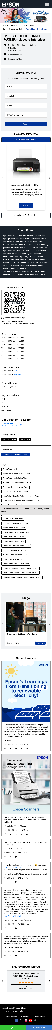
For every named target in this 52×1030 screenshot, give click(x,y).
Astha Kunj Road (9, 440)
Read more (40, 643)
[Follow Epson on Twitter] (21, 1021)
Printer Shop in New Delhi (12, 1011)
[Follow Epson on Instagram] (26, 1021)
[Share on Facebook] (5, 748)
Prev (2, 177)
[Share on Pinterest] (15, 748)
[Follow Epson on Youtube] (30, 1021)
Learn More (26, 206)
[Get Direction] (20, 425)
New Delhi (17, 374)
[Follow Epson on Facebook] (17, 1021)
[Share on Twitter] (21, 748)
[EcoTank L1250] (26, 162)
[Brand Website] (35, 1021)
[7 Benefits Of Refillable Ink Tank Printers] (26, 617)
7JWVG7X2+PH (7, 424)
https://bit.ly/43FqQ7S (12, 916)
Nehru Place (25, 440)
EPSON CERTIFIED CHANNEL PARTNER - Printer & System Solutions (26, 976)
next (49, 177)
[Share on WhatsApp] (26, 748)
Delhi (16, 371)
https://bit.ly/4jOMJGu (12, 867)
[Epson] (10, 4)
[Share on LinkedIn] (10, 748)
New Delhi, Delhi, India (9, 426)
